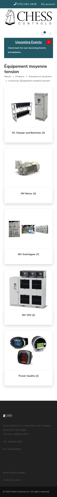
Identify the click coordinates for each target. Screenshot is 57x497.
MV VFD (28, 315)
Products (19, 76)
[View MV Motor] (28, 168)
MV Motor (28, 193)
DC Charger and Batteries (28, 132)
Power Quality (29, 375)
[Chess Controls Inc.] (28, 17)
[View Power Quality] (28, 350)
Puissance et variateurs (40, 76)
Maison (7, 76)
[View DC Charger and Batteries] (28, 107)
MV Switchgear (28, 254)
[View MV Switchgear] (28, 229)
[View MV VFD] (28, 290)
